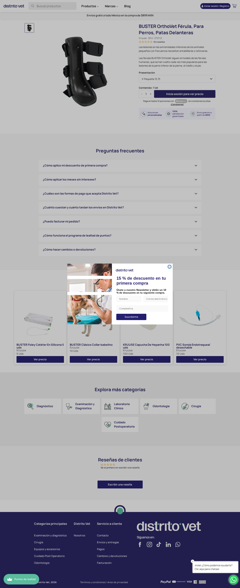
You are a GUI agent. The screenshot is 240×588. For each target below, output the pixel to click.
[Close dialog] (169, 266)
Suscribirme (131, 316)
